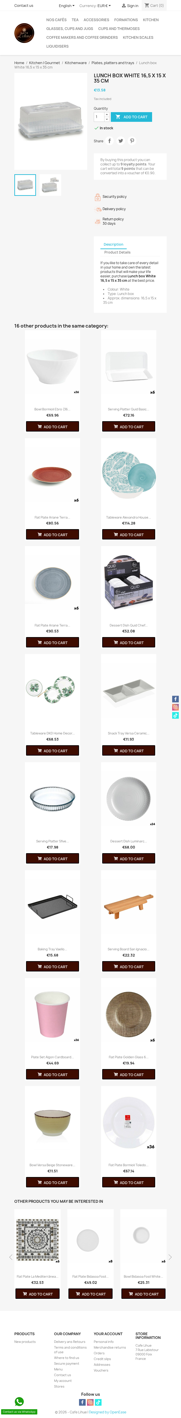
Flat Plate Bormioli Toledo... (129, 1165)
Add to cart (131, 116)
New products (25, 1342)
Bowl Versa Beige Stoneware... (52, 1165)
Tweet (120, 140)
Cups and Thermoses (119, 28)
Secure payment (66, 1363)
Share (109, 140)
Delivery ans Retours (69, 1342)
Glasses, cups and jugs (69, 28)
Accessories (96, 19)
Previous (12, 1257)
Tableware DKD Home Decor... (52, 733)
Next (168, 1257)
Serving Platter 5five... (52, 841)
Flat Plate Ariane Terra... (52, 625)
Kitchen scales (138, 37)
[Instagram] (90, 1402)
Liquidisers (57, 46)
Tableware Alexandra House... (128, 517)
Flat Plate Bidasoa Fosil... (90, 1276)
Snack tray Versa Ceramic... (128, 733)
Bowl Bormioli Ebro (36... (52, 409)
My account (63, 1381)
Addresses (102, 1364)
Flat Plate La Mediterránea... (37, 1276)
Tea (75, 19)
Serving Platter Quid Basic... (128, 409)
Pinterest (132, 140)
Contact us (23, 5)
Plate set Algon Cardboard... (52, 1057)
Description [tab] (113, 244)
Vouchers (101, 1370)
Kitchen (151, 19)
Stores (59, 1386)
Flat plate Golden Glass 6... (129, 1057)
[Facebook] (82, 1402)
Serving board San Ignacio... (128, 949)
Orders (99, 1353)
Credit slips (102, 1359)
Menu (58, 1369)
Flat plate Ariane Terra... (52, 517)
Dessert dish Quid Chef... (129, 625)
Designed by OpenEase (107, 1412)
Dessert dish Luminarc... (128, 841)
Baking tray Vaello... (52, 949)
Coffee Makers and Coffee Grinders (82, 37)
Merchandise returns (110, 1347)
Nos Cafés (56, 19)
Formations (126, 19)
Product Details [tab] (117, 252)
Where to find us (66, 1358)
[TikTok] (98, 1402)
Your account (108, 1333)
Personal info (104, 1342)
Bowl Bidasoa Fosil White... (143, 1276)
